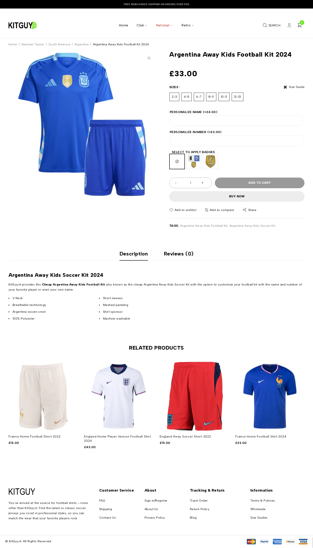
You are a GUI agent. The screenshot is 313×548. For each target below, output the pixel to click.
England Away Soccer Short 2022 (185, 436)
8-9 (211, 97)
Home (13, 44)
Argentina (82, 44)
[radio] (177, 161)
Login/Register (289, 25)
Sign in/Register (156, 500)
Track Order (199, 500)
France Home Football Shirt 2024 (260, 436)
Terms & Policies (262, 500)
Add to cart (259, 183)
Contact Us (107, 517)
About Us (151, 509)
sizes (173, 87)
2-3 (174, 97)
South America (59, 44)
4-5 (186, 97)
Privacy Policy (155, 517)
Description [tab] (133, 253)
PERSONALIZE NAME (193, 112)
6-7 (198, 97)
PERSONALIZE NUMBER (196, 132)
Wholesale (258, 509)
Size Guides (258, 517)
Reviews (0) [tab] (179, 253)
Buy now (237, 196)
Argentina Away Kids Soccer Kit (252, 226)
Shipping (105, 509)
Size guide (296, 87)
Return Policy (199, 509)
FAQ (102, 500)
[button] (149, 58)
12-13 (237, 97)
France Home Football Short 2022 (34, 436)
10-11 (224, 97)
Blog (193, 517)
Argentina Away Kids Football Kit (204, 226)
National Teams (33, 44)
